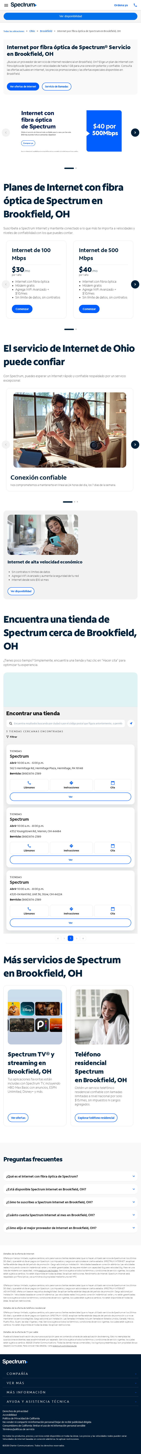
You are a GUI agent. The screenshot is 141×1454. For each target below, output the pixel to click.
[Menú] (6, 5)
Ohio (32, 31)
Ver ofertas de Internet (23, 86)
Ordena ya (121, 5)
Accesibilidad (10, 1414)
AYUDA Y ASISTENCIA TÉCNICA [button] (38, 1401)
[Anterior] (6, 132)
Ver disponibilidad (70, 16)
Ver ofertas (18, 1117)
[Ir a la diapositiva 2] (76, 168)
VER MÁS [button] (16, 1383)
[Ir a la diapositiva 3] (77, 502)
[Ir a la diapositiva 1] (69, 168)
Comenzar (22, 309)
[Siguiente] (135, 132)
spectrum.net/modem (48, 1270)
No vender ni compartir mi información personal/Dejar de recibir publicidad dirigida (47, 1422)
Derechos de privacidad (15, 1411)
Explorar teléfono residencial (96, 1117)
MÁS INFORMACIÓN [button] (26, 1392)
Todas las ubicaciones (13, 31)
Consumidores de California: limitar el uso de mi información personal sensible (44, 1425)
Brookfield (46, 31)
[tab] (70, 1374)
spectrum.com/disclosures (65, 1345)
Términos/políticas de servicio (18, 1429)
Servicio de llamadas (56, 86)
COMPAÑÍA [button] (18, 1374)
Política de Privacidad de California (21, 1418)
